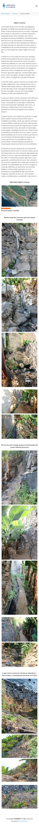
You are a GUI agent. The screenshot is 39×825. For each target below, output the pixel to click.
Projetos (15, 13)
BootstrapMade (23, 821)
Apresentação (5, 13)
